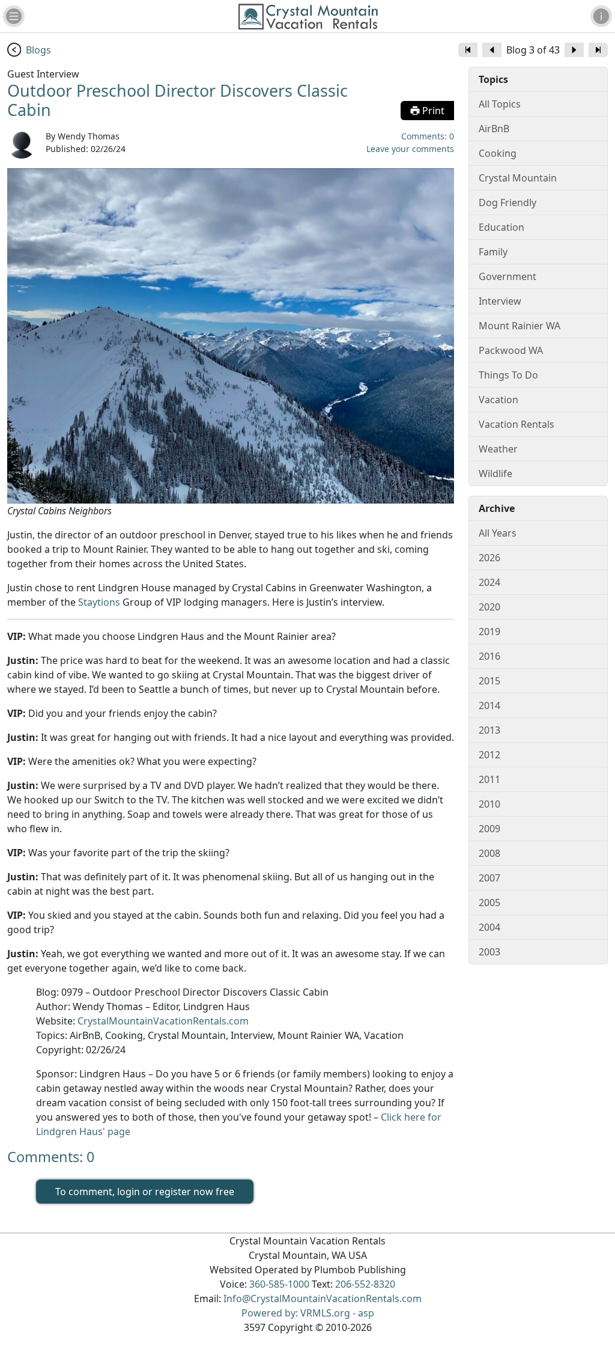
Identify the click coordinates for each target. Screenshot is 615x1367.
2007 (489, 877)
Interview (500, 301)
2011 (489, 779)
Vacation (498, 399)
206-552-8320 (365, 1284)
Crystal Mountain (518, 177)
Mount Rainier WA (519, 325)
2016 (489, 656)
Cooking (498, 153)
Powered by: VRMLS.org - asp (307, 1313)
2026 (489, 557)
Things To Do (508, 375)
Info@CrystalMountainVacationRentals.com (322, 1298)
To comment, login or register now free (144, 1191)
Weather (498, 448)
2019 (489, 631)
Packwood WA (511, 350)
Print (432, 110)
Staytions (99, 602)
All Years (498, 533)
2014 (489, 705)
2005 (489, 902)
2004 (489, 927)
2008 (489, 853)
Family (493, 251)
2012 (489, 754)
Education (501, 227)
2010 (489, 804)
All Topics (500, 104)
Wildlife (495, 473)
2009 (489, 828)
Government (507, 276)
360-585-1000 (279, 1284)
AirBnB (494, 128)
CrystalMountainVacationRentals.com (163, 1021)
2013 (489, 730)
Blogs (38, 49)
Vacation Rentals (516, 424)
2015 (489, 680)
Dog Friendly (507, 202)
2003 (489, 951)
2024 (489, 582)
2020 (489, 606)
